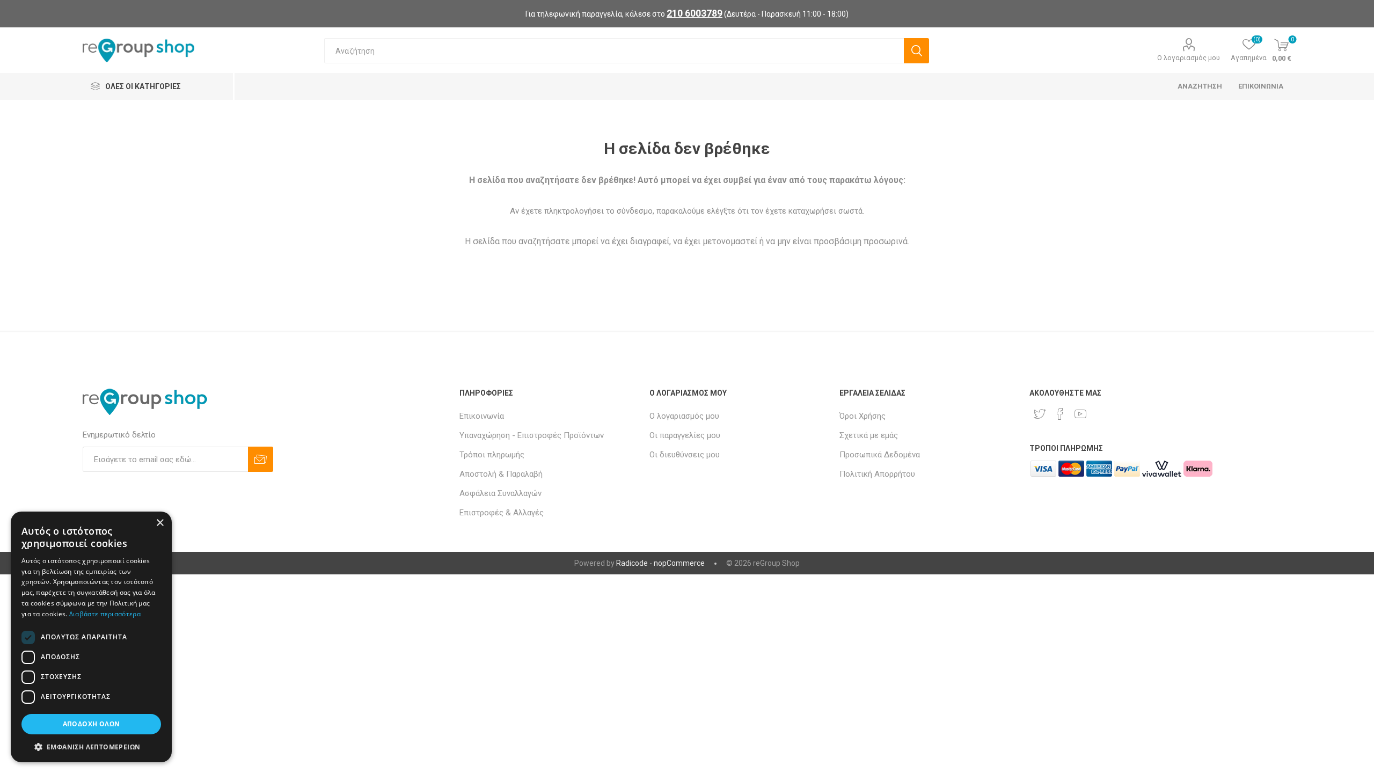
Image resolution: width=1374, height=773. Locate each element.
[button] (91, 746)
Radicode (632, 563)
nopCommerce (679, 563)
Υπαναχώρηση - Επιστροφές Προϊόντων (531, 435)
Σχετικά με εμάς (868, 435)
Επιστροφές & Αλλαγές (501, 512)
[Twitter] (1039, 413)
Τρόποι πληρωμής (491, 455)
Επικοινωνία (481, 416)
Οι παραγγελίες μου (684, 435)
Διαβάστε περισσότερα (105, 613)
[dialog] (91, 637)
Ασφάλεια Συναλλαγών (500, 493)
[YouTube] (1080, 413)
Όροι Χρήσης (862, 416)
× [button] (160, 523)
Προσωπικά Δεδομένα (879, 455)
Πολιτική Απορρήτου (877, 474)
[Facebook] (1060, 413)
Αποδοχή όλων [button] (91, 723)
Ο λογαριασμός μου (1188, 58)
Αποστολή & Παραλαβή (501, 474)
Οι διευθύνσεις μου (684, 455)
